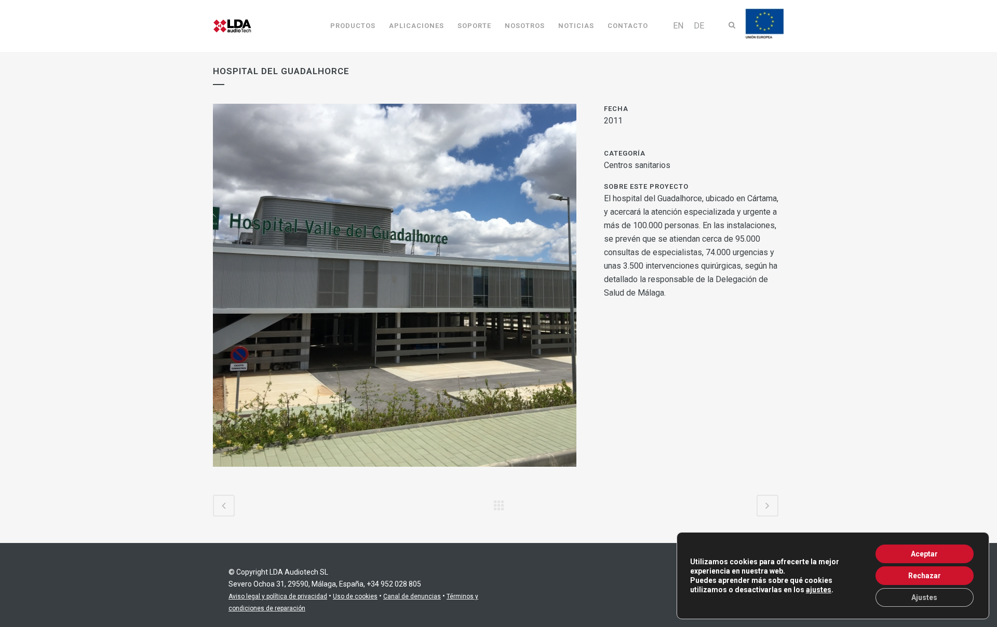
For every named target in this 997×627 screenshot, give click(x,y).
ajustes (818, 590)
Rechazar (924, 576)
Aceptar (924, 554)
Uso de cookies (355, 596)
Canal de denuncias (412, 596)
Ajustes (924, 597)
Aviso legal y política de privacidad (277, 596)
